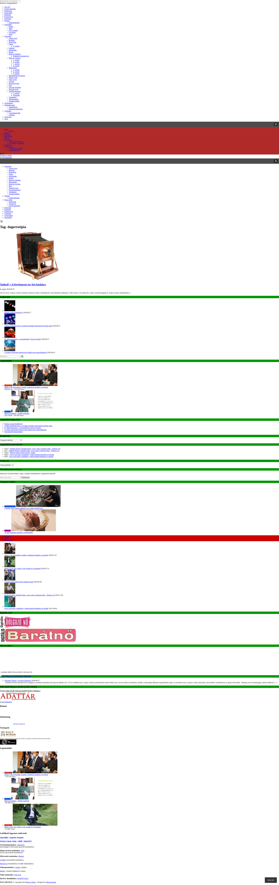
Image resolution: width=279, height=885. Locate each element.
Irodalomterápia (14, 23)
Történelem (13, 97)
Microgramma (51, 882)
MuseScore (4, 864)
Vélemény (7, 111)
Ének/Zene (12, 42)
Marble (2, 871)
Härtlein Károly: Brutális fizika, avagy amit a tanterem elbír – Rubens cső (35, 449)
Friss (6, 538)
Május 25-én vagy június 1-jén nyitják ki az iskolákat (22, 568)
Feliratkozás (25, 477)
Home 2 (11, 131)
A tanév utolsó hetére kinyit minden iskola (18, 582)
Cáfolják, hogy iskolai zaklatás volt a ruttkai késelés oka (23, 508)
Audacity (12, 837)
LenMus (3, 860)
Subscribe (270, 880)
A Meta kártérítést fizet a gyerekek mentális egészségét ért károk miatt (28, 326)
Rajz (10, 85)
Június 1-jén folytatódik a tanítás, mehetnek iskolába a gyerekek (26, 387)
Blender (21, 856)
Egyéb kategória (10, 9)
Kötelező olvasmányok (21, 56)
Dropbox (20, 837)
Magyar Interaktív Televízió (18, 676)
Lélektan (12, 115)
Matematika (13, 68)
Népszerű (7, 536)
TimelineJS (21, 845)
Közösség (7, 19)
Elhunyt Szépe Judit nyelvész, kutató (22, 453)
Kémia (11, 52)
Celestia (17, 867)
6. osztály (16, 62)
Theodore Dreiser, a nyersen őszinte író (17, 681)
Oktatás (7, 21)
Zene (6, 119)
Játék (10, 28)
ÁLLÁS (7, 7)
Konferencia (8, 17)
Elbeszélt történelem (16, 109)
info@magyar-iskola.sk (19, 723)
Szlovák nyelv (14, 89)
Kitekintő (7, 15)
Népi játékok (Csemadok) (16, 143)
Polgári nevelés (14, 83)
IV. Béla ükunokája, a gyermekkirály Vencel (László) (22, 339)
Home (6, 129)
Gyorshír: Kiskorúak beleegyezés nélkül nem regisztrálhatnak (25, 352)
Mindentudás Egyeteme (17, 76)
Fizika (11, 44)
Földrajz (11, 48)
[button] (276, 124)
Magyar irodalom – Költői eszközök (16, 413)
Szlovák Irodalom (15, 87)
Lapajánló (12, 32)
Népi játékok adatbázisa (16, 141)
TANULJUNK (8, 147)
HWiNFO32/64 (22, 878)
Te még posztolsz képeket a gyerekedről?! (18, 532)
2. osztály (16, 70)
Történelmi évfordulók (16, 148)
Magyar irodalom (15, 54)
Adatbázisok (13, 107)
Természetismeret (15, 91)
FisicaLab (17, 875)
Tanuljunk (7, 36)
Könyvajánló (13, 30)
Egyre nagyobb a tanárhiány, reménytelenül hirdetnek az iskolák (32, 455)
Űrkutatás (16, 95)
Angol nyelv (13, 38)
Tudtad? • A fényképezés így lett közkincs (23, 284)
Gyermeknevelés (14, 113)
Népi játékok (8, 140)
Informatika (13, 50)
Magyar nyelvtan (14, 58)
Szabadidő (8, 25)
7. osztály (16, 64)
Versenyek (8, 117)
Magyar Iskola (31, 882)
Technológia (8, 103)
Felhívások (8, 11)
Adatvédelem (8, 136)
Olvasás (11, 81)
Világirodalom (14, 99)
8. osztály (16, 46)
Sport (10, 34)
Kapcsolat (7, 134)
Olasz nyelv (13, 80)
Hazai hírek (8, 13)
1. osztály (16, 60)
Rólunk (6, 133)
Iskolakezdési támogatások (13, 432)
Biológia (12, 40)
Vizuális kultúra (14, 101)
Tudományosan (9, 105)
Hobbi (11, 26)
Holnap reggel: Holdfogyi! (13, 312)
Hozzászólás (8, 540)
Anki (22, 851)
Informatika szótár (14, 150)
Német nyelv (13, 78)
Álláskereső (7, 145)
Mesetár (6, 138)
